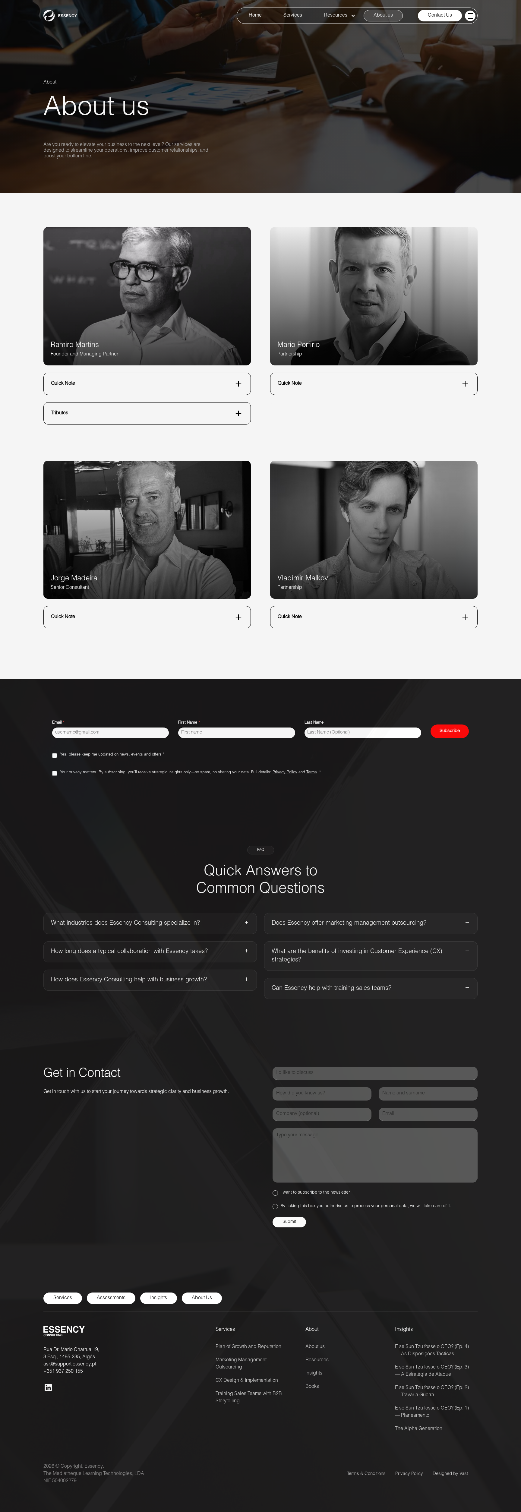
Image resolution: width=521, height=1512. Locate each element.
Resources (317, 1360)
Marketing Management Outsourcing (241, 1364)
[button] (338, 15)
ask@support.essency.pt (69, 1364)
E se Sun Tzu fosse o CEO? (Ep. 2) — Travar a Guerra (432, 1392)
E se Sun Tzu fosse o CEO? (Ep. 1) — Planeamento (432, 1412)
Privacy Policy (285, 773)
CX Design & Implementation (247, 1380)
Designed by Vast (450, 1474)
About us (315, 1347)
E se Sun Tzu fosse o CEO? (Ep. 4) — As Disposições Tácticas (432, 1351)
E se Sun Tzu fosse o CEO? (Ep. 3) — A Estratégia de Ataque (432, 1371)
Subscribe (450, 731)
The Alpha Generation (418, 1429)
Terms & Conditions (366, 1474)
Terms (311, 773)
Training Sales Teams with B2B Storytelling (249, 1398)
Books (312, 1386)
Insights (313, 1373)
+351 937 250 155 (63, 1371)
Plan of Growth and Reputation (248, 1347)
